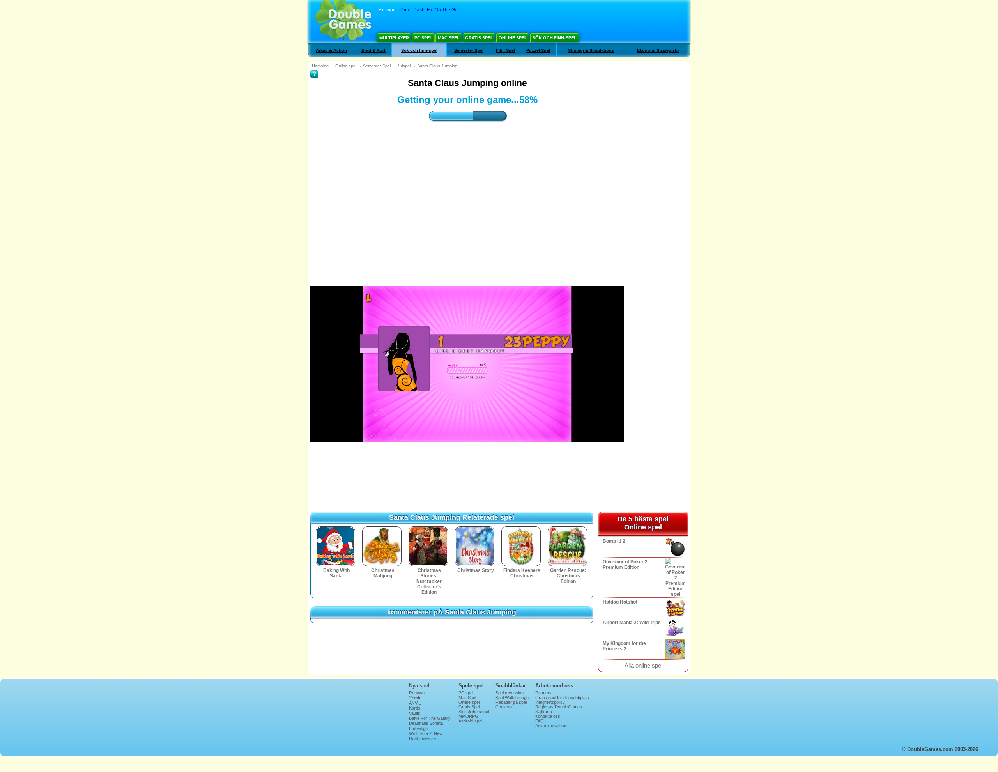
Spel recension (509, 693)
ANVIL (415, 703)
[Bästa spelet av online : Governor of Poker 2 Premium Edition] (674, 577)
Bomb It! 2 (614, 541)
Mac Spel (449, 37)
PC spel (423, 37)
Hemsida (320, 66)
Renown (417, 693)
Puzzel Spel (538, 50)
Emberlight (419, 728)
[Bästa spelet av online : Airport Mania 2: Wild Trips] (674, 628)
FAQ (539, 721)
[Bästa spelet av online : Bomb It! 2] (674, 547)
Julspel (404, 66)
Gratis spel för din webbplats (562, 697)
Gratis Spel (479, 37)
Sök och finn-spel (555, 37)
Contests (504, 707)
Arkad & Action (331, 50)
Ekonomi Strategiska (658, 50)
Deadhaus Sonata (426, 723)
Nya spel (419, 686)
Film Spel (505, 50)
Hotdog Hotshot (620, 602)
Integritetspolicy (550, 702)
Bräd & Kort (373, 50)
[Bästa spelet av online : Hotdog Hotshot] (674, 608)
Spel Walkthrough (512, 697)
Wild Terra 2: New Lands (425, 735)
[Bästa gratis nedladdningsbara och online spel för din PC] (343, 21)
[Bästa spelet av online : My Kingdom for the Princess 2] (674, 649)
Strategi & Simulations (591, 50)
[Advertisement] (467, 197)
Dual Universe (422, 738)
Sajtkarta (543, 711)
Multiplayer (394, 37)
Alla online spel (643, 665)
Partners (543, 693)
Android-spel (470, 721)
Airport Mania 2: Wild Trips (632, 622)
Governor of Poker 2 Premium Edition (625, 564)
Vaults (414, 713)
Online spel (513, 37)
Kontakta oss (547, 716)
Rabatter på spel (511, 702)
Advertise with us (551, 725)
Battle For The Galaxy (430, 718)
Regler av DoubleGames (558, 707)
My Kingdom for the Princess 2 (624, 646)
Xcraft (414, 698)
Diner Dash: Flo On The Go (429, 9)
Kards (414, 708)
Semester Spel (468, 50)
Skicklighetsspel (473, 711)
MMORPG (468, 716)
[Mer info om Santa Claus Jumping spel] (314, 68)
